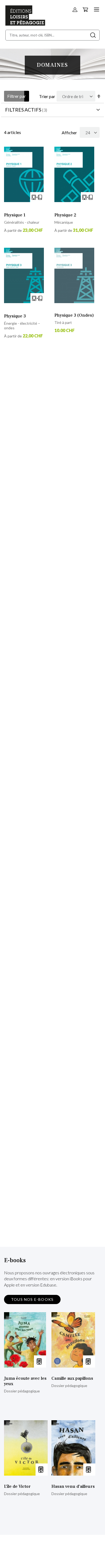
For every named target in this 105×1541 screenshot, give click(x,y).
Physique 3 (15, 316)
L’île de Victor (17, 1486)
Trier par (47, 96)
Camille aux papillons (72, 1378)
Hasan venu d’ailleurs (73, 1486)
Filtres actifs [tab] (23, 110)
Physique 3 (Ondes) (74, 315)
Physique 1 (15, 215)
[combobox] (52, 35)
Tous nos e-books (32, 1299)
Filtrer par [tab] (16, 96)
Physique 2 (65, 215)
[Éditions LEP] (25, 23)
